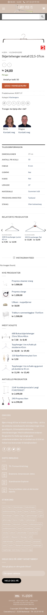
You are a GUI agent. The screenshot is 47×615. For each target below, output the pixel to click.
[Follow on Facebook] (4, 449)
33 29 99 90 (38, 611)
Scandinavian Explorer (19, 481)
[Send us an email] (18, 449)
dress (40, 511)
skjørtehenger (8, 541)
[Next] (44, 235)
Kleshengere (15, 52)
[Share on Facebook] (9, 103)
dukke (16, 516)
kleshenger (7, 524)
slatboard (19, 541)
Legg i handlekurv (16, 86)
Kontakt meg (9, 132)
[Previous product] (9, 65)
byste (20, 511)
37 (29, 185)
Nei (29, 172)
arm (4, 507)
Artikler (34, 601)
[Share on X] (14, 103)
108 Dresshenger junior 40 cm (11, 238)
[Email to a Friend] (23, 103)
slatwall (28, 541)
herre (15, 520)
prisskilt (6, 537)
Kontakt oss (22, 601)
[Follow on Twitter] (14, 449)
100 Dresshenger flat (33, 237)
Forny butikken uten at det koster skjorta (24, 490)
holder (21, 520)
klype (25, 524)
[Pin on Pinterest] (28, 103)
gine (41, 516)
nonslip (5, 533)
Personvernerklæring (23, 604)
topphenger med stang (11, 550)
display (33, 511)
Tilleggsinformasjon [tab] (12, 147)
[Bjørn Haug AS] (23, 8)
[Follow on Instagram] (9, 449)
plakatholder (22, 533)
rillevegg (23, 537)
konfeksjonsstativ (9, 528)
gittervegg (7, 520)
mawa (37, 528)
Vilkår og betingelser (23, 603)
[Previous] (2, 235)
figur (23, 516)
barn (9, 507)
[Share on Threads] (18, 103)
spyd (4, 545)
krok (20, 528)
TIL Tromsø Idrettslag (18, 466)
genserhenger (32, 516)
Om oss (12, 601)
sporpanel (36, 541)
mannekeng (28, 528)
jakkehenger (31, 520)
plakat (12, 533)
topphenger (37, 545)
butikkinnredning (9, 511)
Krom (30, 166)
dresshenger (7, 516)
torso (24, 550)
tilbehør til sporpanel (23, 545)
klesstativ (17, 524)
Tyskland (31, 198)
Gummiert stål (34, 191)
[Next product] (4, 65)
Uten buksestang (35, 204)
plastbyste (33, 533)
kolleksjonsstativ (35, 524)
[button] (3, 8)
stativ (11, 545)
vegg (30, 550)
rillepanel (14, 537)
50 (29, 159)
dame (26, 511)
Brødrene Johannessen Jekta (22, 473)
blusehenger (18, 507)
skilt (30, 537)
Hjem (4, 52)
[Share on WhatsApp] (4, 103)
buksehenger (30, 507)
